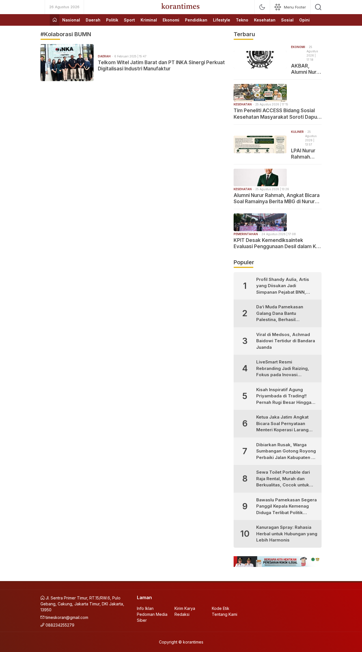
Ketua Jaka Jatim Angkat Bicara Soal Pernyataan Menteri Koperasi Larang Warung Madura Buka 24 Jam (282, 423)
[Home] (54, 20)
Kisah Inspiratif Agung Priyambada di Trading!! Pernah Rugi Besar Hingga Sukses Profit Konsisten (283, 396)
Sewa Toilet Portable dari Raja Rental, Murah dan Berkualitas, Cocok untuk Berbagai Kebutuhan (283, 478)
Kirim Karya (184, 608)
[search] (318, 7)
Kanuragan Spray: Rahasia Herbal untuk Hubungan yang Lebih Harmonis (286, 534)
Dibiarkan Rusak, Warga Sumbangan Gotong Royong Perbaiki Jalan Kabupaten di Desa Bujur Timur (286, 451)
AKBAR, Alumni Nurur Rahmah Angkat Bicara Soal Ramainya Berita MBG (306, 69)
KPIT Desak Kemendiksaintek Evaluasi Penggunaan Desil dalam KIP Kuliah (277, 243)
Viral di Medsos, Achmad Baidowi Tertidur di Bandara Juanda (285, 341)
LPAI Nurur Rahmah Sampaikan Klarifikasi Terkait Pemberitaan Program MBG (306, 154)
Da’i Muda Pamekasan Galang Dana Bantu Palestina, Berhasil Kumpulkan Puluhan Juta (281, 313)
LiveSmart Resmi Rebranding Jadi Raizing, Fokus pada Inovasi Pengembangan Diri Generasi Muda (282, 368)
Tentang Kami (224, 614)
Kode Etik (220, 608)
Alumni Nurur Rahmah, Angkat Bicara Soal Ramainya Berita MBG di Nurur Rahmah (277, 198)
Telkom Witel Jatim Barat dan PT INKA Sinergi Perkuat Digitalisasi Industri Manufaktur (161, 66)
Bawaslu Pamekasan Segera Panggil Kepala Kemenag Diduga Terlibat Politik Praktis (286, 506)
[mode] (262, 7)
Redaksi (181, 614)
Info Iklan (145, 608)
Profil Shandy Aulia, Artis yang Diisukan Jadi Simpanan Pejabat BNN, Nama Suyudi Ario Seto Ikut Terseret (285, 286)
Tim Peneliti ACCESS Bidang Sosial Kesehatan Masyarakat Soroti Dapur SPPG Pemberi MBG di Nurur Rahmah (277, 114)
